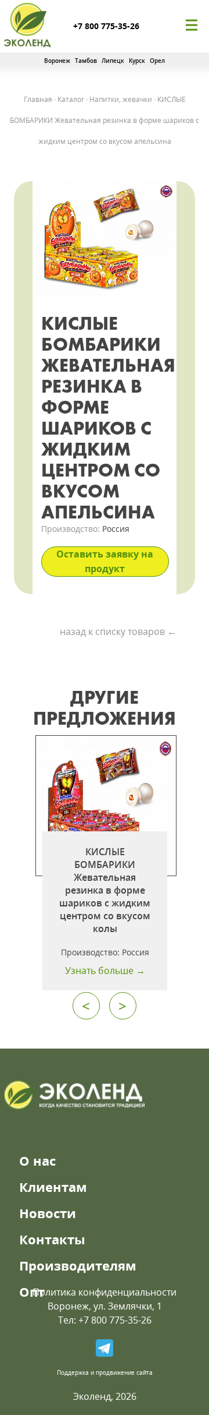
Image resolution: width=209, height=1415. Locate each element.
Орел (157, 61)
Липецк (113, 61)
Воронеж (57, 61)
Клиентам (53, 1186)
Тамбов (86, 61)
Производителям (77, 1265)
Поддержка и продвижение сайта (105, 1372)
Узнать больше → (105, 970)
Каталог (70, 99)
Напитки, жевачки (120, 99)
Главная (38, 99)
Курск (137, 61)
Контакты (52, 1239)
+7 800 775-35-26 (106, 25)
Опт (32, 1291)
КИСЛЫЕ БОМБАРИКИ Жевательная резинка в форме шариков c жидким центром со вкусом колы (104, 890)
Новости (47, 1213)
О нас (37, 1160)
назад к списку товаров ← (118, 631)
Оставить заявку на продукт (104, 561)
